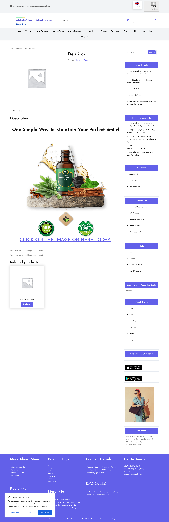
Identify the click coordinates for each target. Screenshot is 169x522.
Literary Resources (74, 31)
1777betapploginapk (137, 146)
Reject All (30, 512)
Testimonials (115, 31)
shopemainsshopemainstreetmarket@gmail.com (31, 6)
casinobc (132, 152)
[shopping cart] (156, 20)
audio (50, 468)
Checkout (84, 37)
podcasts (51, 476)
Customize (15, 512)
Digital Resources (41, 31)
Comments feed (135, 265)
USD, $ (155, 7)
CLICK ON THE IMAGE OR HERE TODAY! (65, 240)
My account (134, 327)
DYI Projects (134, 213)
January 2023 (134, 187)
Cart (150, 31)
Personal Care (21, 48)
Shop (143, 31)
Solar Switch (134, 89)
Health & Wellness (136, 219)
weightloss (52, 481)
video (50, 479)
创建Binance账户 (135, 130)
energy (50, 474)
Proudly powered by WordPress (62, 519)
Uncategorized (135, 232)
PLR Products (102, 31)
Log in (131, 252)
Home (19, 31)
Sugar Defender (135, 95)
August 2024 (134, 174)
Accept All (45, 512)
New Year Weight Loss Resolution (142, 126)
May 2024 (133, 180)
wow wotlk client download (139, 123)
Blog (135, 31)
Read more (27, 304)
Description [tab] (18, 111)
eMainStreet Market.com (34, 20)
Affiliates (28, 31)
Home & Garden (135, 226)
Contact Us (89, 31)
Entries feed (134, 258)
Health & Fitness (58, 31)
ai (48, 466)
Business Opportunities (138, 207)
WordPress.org (135, 271)
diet (49, 471)
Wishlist (127, 31)
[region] (30, 505)
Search (130, 20)
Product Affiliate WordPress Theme (91, 519)
